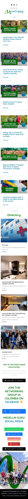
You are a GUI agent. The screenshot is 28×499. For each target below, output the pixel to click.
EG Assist (5, 245)
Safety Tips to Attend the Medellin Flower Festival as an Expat (13, 134)
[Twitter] (14, 5)
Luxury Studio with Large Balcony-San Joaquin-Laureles (13, 314)
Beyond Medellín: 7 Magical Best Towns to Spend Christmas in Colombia (13, 167)
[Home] (14, 12)
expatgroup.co (7, 352)
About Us (23, 495)
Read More (4, 251)
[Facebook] (11, 5)
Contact (10, 493)
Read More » (6, 45)
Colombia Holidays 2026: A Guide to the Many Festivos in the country (13, 199)
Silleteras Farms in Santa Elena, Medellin (12, 103)
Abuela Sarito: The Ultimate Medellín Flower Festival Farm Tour (13, 39)
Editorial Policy (17, 493)
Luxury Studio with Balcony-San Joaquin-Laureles (13, 283)
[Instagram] (16, 5)
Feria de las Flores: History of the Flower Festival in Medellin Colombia (13, 71)
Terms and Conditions (12, 495)
